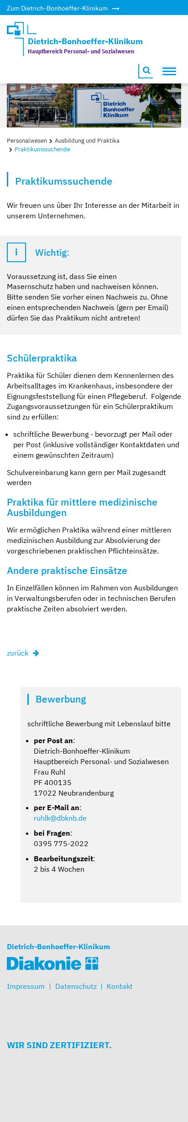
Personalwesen (27, 141)
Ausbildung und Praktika (87, 141)
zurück (17, 652)
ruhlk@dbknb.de (60, 817)
